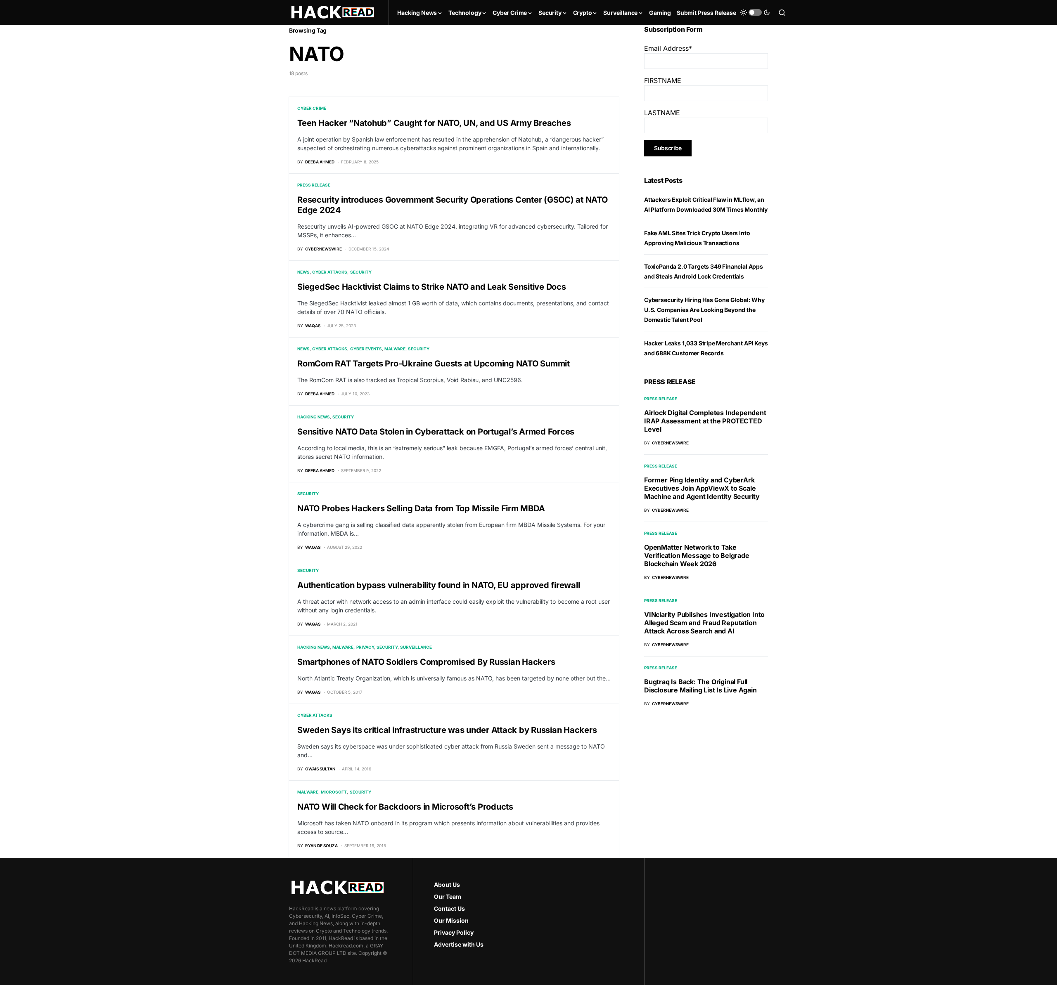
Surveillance (416, 647)
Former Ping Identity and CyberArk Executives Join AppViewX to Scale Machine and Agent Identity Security (702, 488)
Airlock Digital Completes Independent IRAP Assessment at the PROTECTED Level (705, 421)
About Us (447, 884)
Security (361, 271)
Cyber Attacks (329, 271)
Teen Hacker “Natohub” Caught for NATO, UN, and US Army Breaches (434, 123)
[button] (755, 12)
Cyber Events (366, 348)
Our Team (447, 896)
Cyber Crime (311, 108)
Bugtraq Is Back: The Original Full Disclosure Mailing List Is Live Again (700, 686)
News (303, 271)
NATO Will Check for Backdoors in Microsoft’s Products (405, 807)
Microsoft (334, 791)
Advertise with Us (458, 944)
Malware (394, 348)
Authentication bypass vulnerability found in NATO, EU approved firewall (438, 585)
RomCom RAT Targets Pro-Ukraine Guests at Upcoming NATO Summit (433, 363)
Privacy (365, 647)
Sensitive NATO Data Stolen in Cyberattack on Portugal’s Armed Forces (435, 432)
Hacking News (313, 416)
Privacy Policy (454, 932)
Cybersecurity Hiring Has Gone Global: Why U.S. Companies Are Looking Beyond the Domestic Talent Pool (704, 309)
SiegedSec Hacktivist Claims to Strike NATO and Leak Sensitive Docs (431, 287)
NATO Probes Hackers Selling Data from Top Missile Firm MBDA (421, 508)
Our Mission (451, 920)
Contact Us (449, 908)
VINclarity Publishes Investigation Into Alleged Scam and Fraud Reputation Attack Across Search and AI (704, 622)
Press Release (313, 184)
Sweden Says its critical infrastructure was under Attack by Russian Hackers (447, 730)
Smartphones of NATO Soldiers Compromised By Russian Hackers (426, 662)
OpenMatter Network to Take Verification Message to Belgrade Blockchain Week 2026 (696, 555)
